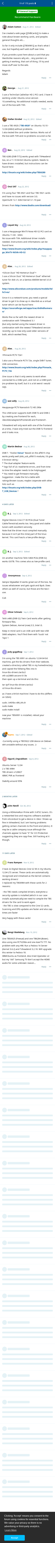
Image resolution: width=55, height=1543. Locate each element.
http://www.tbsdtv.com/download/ (33, 205)
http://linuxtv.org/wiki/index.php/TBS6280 (23, 172)
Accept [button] (14, 1538)
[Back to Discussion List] (3, 3)
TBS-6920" (25, 125)
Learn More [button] (11, 1530)
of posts (26, 3)
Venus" (20, 452)
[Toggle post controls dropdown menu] (50, 77)
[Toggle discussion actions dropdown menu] (52, 3)
